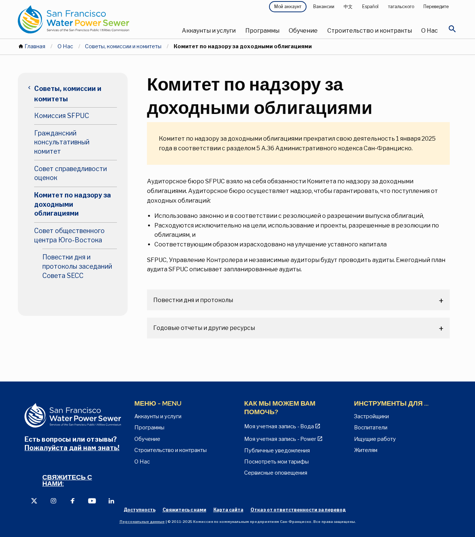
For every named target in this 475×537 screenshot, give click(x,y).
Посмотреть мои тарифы (276, 461)
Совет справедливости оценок (70, 173)
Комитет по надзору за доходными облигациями (72, 204)
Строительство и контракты (369, 30)
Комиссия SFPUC (61, 115)
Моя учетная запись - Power (280, 439)
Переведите (436, 6)
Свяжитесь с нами (184, 510)
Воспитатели (370, 427)
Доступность (139, 510)
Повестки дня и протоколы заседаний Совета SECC (77, 266)
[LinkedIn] (111, 500)
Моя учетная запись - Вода (279, 426)
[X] (34, 500)
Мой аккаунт (287, 6)
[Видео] (92, 500)
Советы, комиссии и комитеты (123, 46)
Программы (262, 30)
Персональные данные (142, 522)
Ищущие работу (375, 439)
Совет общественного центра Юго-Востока (69, 235)
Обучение (303, 30)
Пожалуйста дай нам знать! (71, 448)
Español (370, 6)
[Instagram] (53, 500)
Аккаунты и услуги (209, 30)
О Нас (429, 30)
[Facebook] (73, 500)
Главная (34, 46)
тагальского (401, 6)
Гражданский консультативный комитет (61, 142)
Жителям (365, 450)
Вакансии (323, 6)
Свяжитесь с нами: (67, 480)
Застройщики (371, 416)
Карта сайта (228, 510)
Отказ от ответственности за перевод (298, 510)
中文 (348, 6)
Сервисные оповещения (275, 472)
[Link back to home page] (91, 19)
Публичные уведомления (277, 450)
